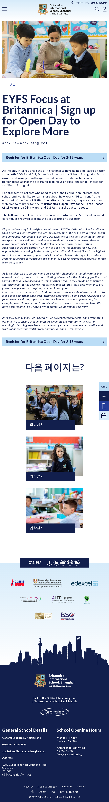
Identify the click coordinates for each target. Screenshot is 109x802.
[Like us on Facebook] (49, 563)
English (79, 2)
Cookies (81, 786)
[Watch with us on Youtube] (63, 563)
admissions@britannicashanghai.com (23, 751)
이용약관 (28, 786)
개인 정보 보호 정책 (47, 786)
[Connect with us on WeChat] (77, 563)
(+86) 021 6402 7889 (14, 744)
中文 (87, 2)
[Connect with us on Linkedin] (56, 563)
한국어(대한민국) (99, 2)
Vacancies (67, 786)
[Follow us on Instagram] (70, 563)
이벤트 (11, 84)
